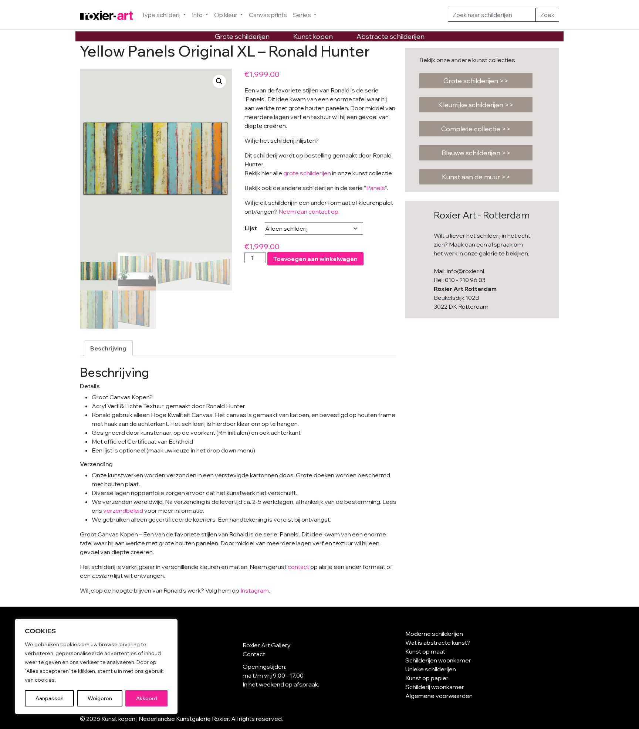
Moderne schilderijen (434, 633)
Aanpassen (50, 698)
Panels (375, 187)
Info (198, 14)
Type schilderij (162, 14)
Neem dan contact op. (308, 211)
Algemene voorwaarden (439, 695)
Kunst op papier (427, 678)
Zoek (547, 14)
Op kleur (226, 14)
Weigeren (100, 698)
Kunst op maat (425, 651)
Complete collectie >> (476, 129)
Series (302, 14)
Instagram (254, 590)
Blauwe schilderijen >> (476, 153)
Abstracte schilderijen (390, 36)
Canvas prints (268, 14)
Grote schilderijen (242, 36)
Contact (254, 654)
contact (298, 566)
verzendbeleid (123, 510)
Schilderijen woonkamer (438, 660)
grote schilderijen (307, 173)
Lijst (251, 228)
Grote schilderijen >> (475, 81)
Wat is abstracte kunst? (437, 642)
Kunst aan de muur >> (476, 177)
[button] (219, 81)
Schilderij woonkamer (434, 687)
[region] (96, 666)
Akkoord (146, 698)
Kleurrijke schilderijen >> (476, 105)
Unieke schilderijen (430, 669)
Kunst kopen (313, 36)
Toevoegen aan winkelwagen (315, 258)
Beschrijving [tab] (108, 348)
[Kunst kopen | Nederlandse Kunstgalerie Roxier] (106, 14)
